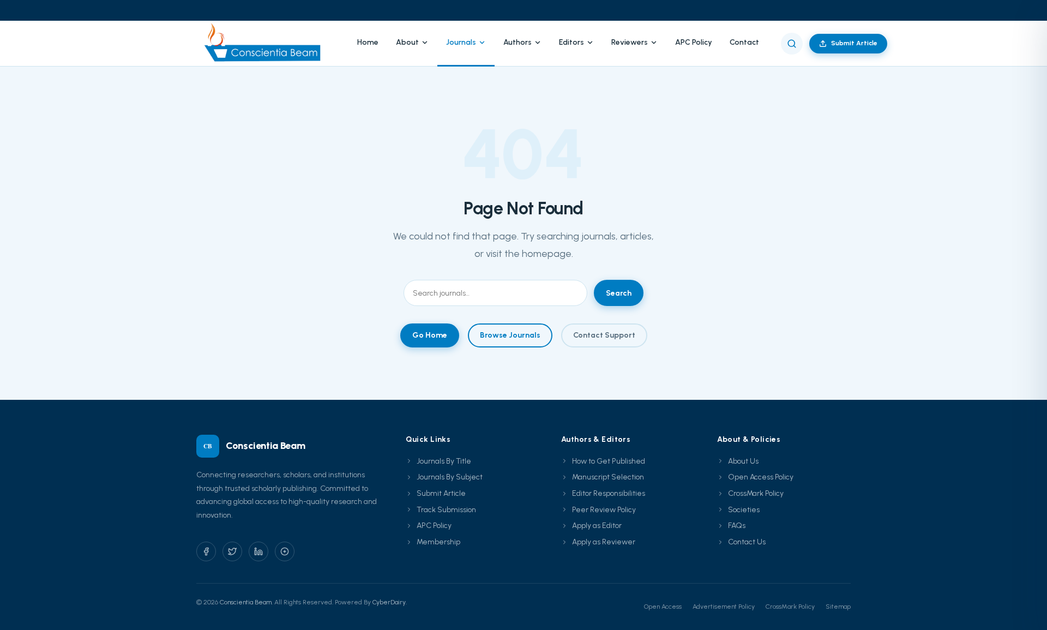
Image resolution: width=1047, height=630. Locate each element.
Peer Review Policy (604, 509)
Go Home (429, 335)
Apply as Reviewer (603, 542)
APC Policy (693, 42)
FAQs (736, 525)
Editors (571, 42)
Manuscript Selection (608, 477)
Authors (517, 42)
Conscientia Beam (246, 602)
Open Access (663, 606)
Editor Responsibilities (608, 493)
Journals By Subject (450, 477)
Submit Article (854, 43)
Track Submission (446, 509)
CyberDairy (389, 602)
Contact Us (747, 542)
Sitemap (838, 606)
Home (367, 42)
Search (618, 293)
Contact (744, 42)
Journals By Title (444, 461)
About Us (743, 461)
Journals (461, 42)
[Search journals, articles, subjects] (792, 44)
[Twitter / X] (232, 551)
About (407, 42)
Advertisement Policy (724, 606)
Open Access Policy (760, 477)
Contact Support (604, 335)
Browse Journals (510, 335)
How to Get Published (608, 461)
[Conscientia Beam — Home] (265, 43)
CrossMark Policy (756, 493)
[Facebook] (206, 551)
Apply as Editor (597, 525)
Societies (744, 509)
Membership (438, 542)
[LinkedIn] (258, 551)
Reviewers (629, 42)
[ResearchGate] (284, 551)
